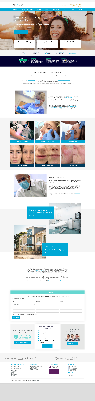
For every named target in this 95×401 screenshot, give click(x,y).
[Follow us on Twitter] (72, 367)
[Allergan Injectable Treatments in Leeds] (10, 360)
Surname (62, 301)
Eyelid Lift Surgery (22, 165)
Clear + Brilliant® (45, 281)
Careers (69, 376)
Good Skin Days (18, 5)
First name (38, 301)
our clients (44, 273)
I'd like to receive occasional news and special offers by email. (25, 314)
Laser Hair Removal (22, 141)
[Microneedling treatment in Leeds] (30, 360)
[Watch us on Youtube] (72, 369)
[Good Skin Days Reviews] (36, 380)
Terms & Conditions (71, 373)
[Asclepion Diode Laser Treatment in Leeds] (20, 360)
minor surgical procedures (70, 97)
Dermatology (73, 165)
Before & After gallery (32, 272)
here (58, 103)
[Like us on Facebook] (72, 366)
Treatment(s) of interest (65, 308)
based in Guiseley (31, 80)
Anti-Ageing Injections (47, 141)
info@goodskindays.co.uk (18, 368)
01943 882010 (79, 1)
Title (13, 301)
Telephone (38, 308)
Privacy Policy (70, 375)
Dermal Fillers (73, 141)
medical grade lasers (40, 270)
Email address (15, 308)
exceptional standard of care (64, 80)
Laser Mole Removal (47, 165)
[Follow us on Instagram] (72, 368)
